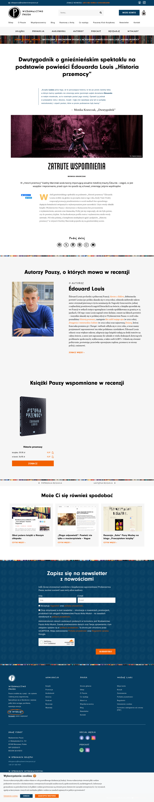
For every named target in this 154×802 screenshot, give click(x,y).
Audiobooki (59, 31)
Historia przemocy (32, 446)
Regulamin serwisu (100, 631)
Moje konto (121, 686)
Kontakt (137, 22)
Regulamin (121, 700)
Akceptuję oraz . (62, 606)
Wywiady (133, 31)
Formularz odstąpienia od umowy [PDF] (130, 709)
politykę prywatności (73, 606)
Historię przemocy (87, 319)
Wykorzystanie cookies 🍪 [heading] (20, 776)
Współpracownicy (38, 22)
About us (83, 700)
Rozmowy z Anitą (67, 22)
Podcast (96, 31)
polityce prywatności (61, 616)
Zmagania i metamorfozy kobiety (83, 322)
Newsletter (124, 22)
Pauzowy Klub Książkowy (104, 22)
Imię (40, 596)
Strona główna (22, 40)
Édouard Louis (86, 288)
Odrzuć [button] (26, 796)
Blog (53, 22)
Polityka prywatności (77, 631)
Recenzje (114, 31)
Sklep (10, 22)
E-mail (80, 596)
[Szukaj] (101, 13)
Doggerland (104, 3)
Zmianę (128, 322)
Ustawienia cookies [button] (11, 796)
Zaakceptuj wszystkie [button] (47, 796)
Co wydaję (83, 22)
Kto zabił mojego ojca (114, 319)
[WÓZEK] (144, 12)
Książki (20, 31)
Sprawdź (11, 716)
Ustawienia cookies (124, 704)
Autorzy (78, 31)
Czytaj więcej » (19, 543)
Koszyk (119, 690)
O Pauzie (22, 22)
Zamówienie (122, 693)
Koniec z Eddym (117, 296)
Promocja (38, 31)
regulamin (54, 606)
